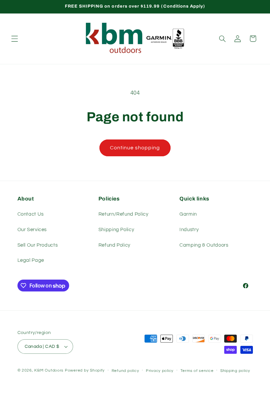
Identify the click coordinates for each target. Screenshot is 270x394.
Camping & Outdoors (203, 245)
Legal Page (30, 260)
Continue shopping (135, 147)
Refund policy (125, 371)
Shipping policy (235, 371)
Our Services (32, 229)
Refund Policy (114, 245)
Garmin (188, 214)
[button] (14, 38)
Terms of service (197, 371)
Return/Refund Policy (123, 214)
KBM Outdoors (49, 370)
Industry (189, 229)
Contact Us (30, 214)
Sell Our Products (37, 245)
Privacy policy (160, 371)
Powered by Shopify (85, 370)
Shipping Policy (116, 229)
